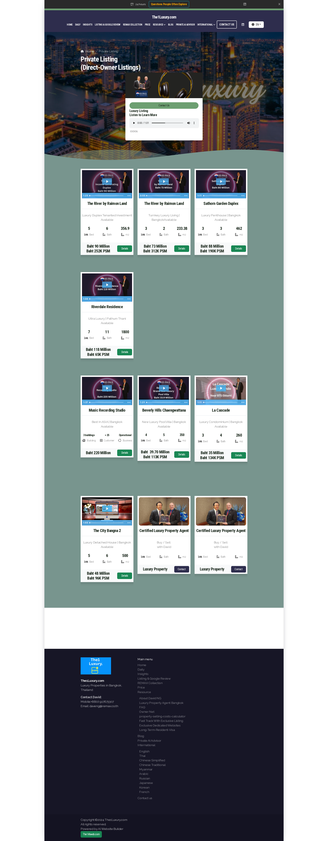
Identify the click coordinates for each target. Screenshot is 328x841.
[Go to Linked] (244, 4)
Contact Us (164, 105)
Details (124, 248)
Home (89, 51)
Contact (182, 569)
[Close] (279, 4)
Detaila (124, 352)
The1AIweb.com (91, 834)
